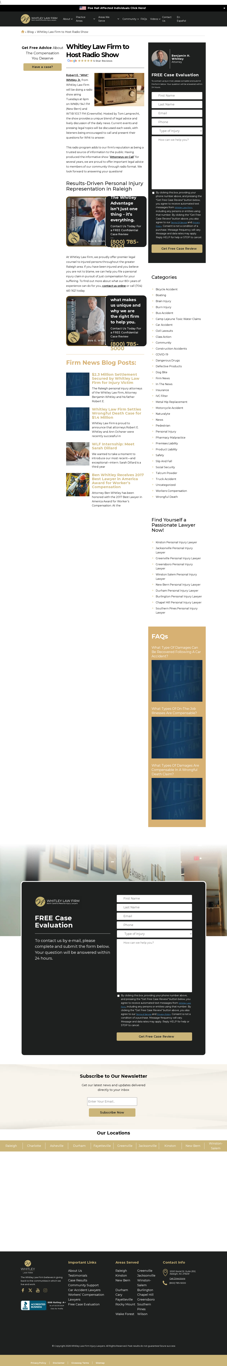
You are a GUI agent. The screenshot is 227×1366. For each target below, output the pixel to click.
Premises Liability (167, 443)
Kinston (121, 1275)
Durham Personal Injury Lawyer (177, 590)
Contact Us (166, 18)
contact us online (114, 285)
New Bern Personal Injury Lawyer (178, 584)
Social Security (165, 467)
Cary (118, 1295)
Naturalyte (163, 413)
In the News (164, 384)
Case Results (77, 1280)
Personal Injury (166, 431)
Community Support (83, 1285)
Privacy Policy (164, 1014)
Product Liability (166, 449)
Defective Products (169, 366)
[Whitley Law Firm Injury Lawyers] (39, 18)
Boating (161, 295)
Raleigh (121, 1271)
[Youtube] (38, 1291)
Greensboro (146, 1299)
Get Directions (177, 1278)
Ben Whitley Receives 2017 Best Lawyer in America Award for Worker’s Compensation (118, 481)
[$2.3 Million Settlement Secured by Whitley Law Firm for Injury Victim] (77, 384)
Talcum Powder (166, 473)
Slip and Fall (164, 461)
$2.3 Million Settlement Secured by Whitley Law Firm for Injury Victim (115, 378)
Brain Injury (163, 301)
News (159, 419)
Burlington (145, 1290)
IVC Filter (162, 396)
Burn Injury (163, 307)
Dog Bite (161, 372)
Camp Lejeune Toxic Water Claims (178, 319)
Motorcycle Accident (169, 408)
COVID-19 (162, 354)
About (66, 18)
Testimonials (77, 1275)
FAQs (144, 18)
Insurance (162, 390)
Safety (160, 455)
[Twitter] (30, 1291)
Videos (154, 18)
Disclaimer (58, 1363)
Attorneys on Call (122, 157)
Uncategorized (166, 484)
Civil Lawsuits (164, 330)
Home (22, 32)
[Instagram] (45, 1291)
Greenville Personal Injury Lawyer (178, 558)
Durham (121, 1290)
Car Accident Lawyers (84, 1290)
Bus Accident (164, 313)
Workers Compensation (171, 490)
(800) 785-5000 (125, 244)
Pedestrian (163, 425)
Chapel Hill (145, 1295)
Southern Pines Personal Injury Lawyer (177, 610)
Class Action (163, 336)
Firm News (163, 378)
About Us (75, 1271)
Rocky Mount (125, 1304)
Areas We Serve (104, 18)
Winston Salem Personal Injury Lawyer (176, 576)
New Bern (122, 1280)
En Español (181, 18)
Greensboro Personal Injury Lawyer (174, 566)
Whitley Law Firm (183, 207)
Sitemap (100, 1363)
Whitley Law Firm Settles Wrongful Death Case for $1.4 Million (116, 413)
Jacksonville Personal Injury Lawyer (174, 550)
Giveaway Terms (80, 1363)
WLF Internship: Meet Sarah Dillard (113, 446)
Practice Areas (80, 18)
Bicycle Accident (167, 289)
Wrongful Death (167, 496)
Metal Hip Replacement (171, 402)
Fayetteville (124, 1299)
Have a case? (42, 67)
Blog (30, 31)
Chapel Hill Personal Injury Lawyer (179, 602)
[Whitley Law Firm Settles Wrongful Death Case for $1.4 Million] (77, 419)
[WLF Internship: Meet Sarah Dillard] (77, 453)
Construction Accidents (171, 348)
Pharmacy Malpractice (170, 437)
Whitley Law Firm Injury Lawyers (88, 1346)
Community (129, 18)
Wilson (142, 1314)
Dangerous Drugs (168, 360)
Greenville (144, 1271)
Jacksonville (146, 1275)
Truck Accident (166, 479)
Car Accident (164, 324)
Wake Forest (124, 1314)
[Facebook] (23, 1291)
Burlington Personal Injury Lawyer (179, 596)
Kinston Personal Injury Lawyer (176, 542)
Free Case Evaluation (84, 1304)
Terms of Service (179, 222)
